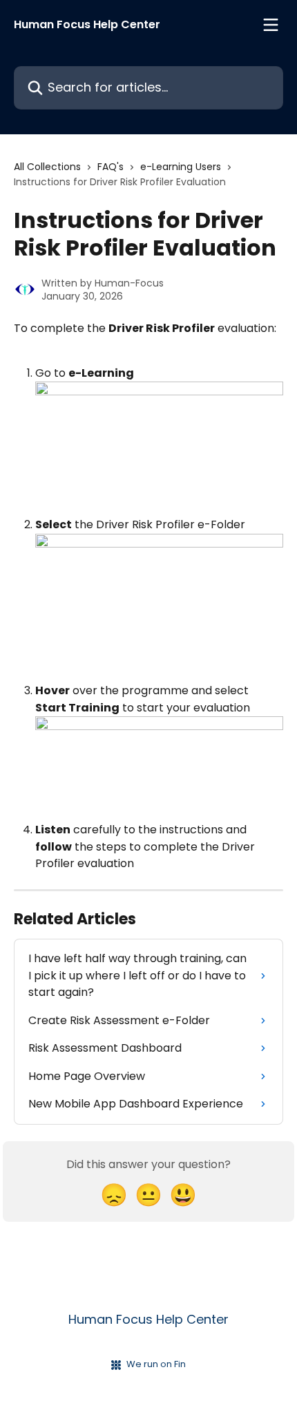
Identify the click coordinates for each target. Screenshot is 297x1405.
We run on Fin (156, 1364)
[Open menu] (270, 25)
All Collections (47, 167)
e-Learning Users (180, 167)
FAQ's (110, 167)
